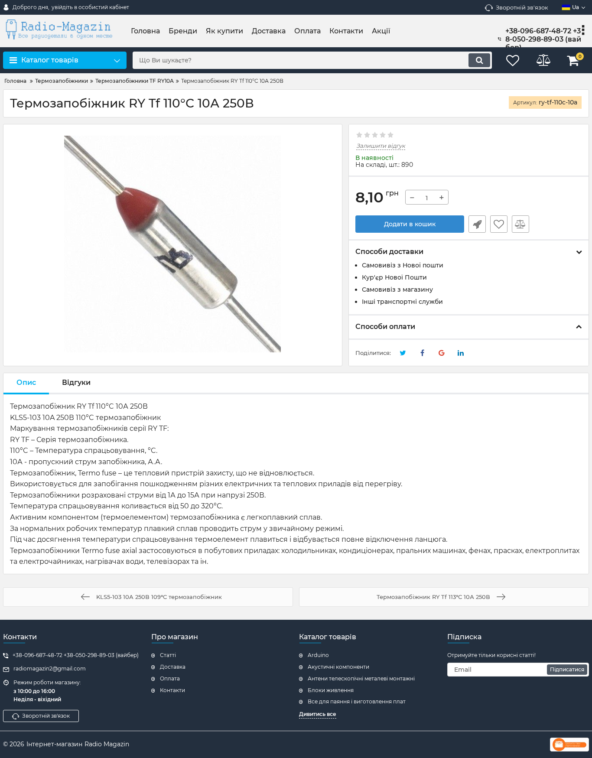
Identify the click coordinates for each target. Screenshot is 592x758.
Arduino (318, 655)
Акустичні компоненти (338, 667)
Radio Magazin (107, 744)
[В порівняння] (520, 224)
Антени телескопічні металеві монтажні (361, 678)
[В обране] (498, 224)
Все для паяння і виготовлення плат (357, 701)
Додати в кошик (410, 224)
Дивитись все (317, 714)
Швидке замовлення (477, 224)
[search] (479, 60)
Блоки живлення (331, 690)
